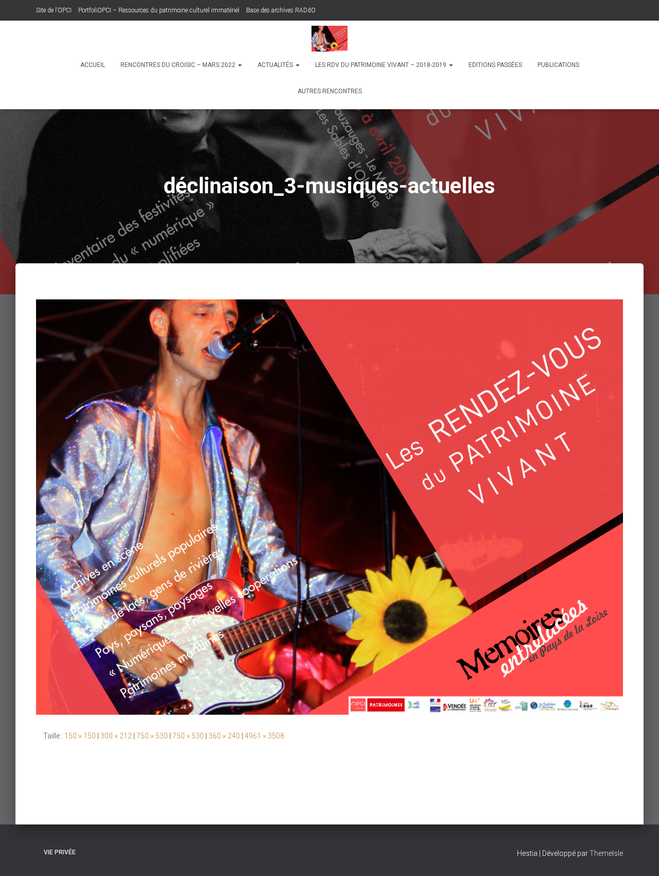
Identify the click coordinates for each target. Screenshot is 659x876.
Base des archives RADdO (281, 10)
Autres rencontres (330, 91)
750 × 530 (152, 736)
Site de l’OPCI (54, 10)
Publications (558, 65)
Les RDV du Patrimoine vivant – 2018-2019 (381, 65)
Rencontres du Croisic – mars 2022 (178, 65)
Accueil (92, 65)
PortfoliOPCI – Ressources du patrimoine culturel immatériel (158, 10)
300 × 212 (116, 736)
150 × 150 (80, 736)
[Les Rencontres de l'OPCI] (330, 39)
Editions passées (495, 65)
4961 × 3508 (264, 736)
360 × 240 (224, 736)
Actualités (275, 65)
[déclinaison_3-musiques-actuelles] (329, 506)
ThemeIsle (606, 853)
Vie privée (60, 852)
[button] (239, 65)
